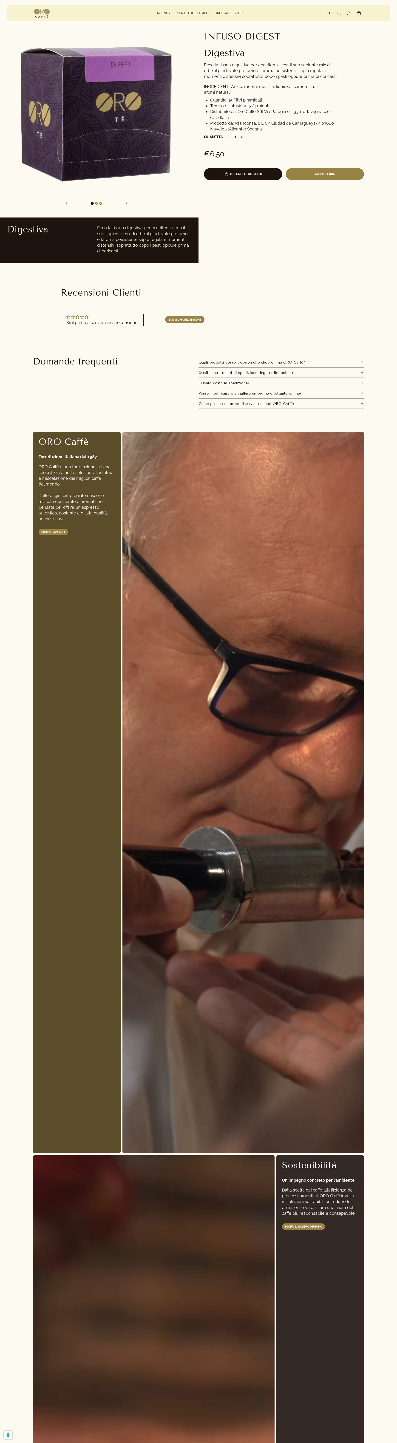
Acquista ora (325, 174)
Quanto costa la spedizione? (224, 383)
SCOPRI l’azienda (53, 532)
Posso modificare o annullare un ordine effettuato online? (250, 393)
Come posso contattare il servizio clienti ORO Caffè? (246, 403)
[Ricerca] (339, 13)
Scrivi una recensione (184, 319)
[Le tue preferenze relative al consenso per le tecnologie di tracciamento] (8, 1435)
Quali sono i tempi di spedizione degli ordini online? (245, 372)
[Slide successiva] (127, 203)
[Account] (349, 13)
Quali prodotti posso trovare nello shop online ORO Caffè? (251, 362)
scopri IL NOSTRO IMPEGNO (303, 1226)
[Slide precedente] (66, 203)
